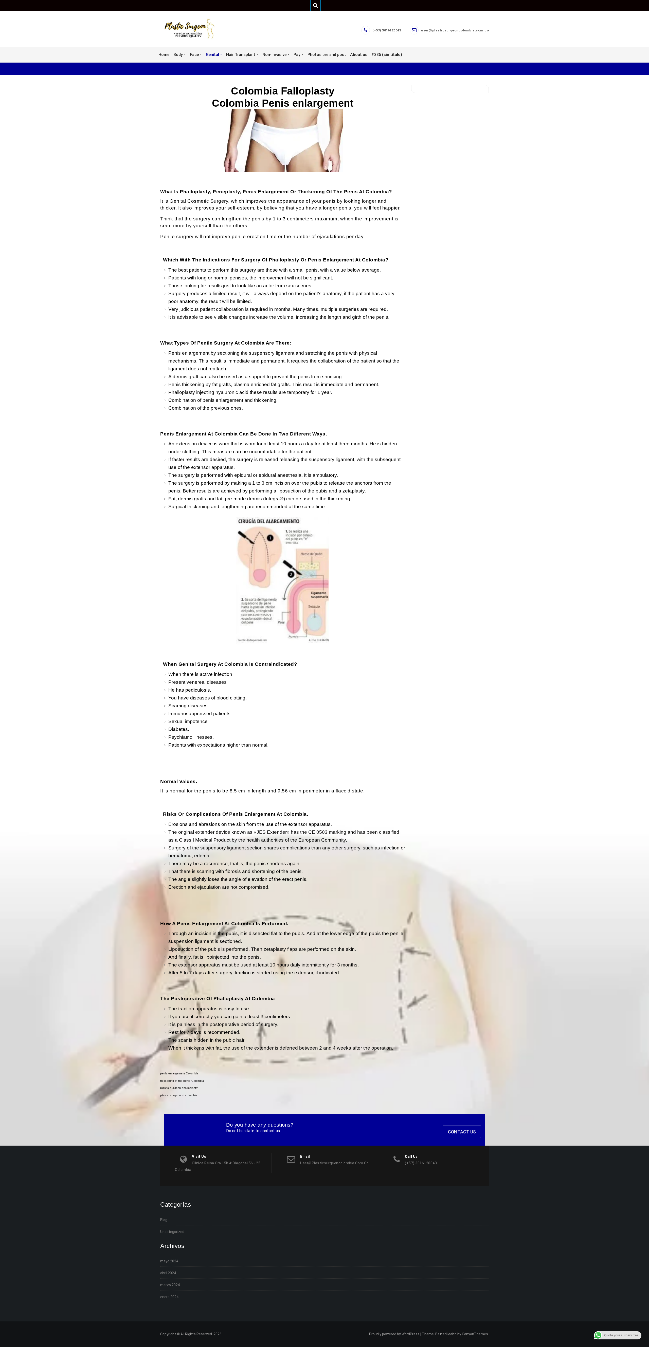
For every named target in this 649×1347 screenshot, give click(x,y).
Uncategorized (172, 1232)
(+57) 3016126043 (386, 30)
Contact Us (462, 1131)
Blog (163, 1220)
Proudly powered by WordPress (394, 1334)
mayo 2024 (169, 1261)
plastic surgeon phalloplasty (179, 1087)
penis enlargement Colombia (179, 1073)
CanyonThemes (475, 1334)
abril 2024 (168, 1273)
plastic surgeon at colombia (178, 1095)
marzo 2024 (170, 1285)
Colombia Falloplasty (282, 91)
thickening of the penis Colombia (182, 1080)
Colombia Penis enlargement (282, 103)
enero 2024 (169, 1297)
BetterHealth (446, 1334)
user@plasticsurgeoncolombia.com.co (455, 30)
